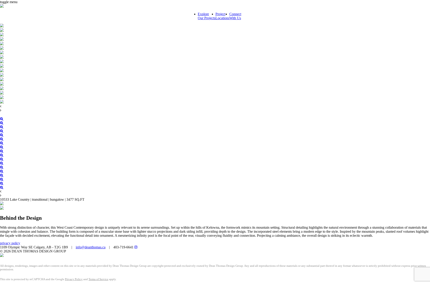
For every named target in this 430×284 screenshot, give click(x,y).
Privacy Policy (74, 279)
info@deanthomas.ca (90, 247)
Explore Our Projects (206, 16)
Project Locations (222, 16)
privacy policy (10, 243)
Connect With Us (235, 16)
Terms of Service (98, 279)
